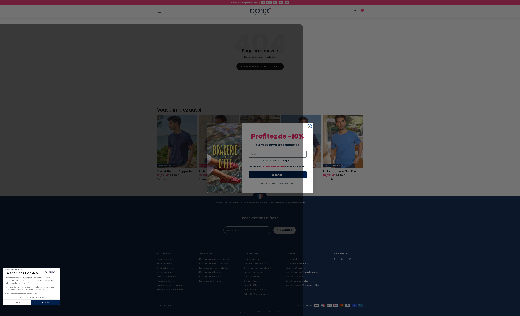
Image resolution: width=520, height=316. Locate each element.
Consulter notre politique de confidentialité (21, 294)
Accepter (45, 302)
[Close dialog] (309, 126)
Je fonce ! (277, 175)
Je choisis (17, 302)
